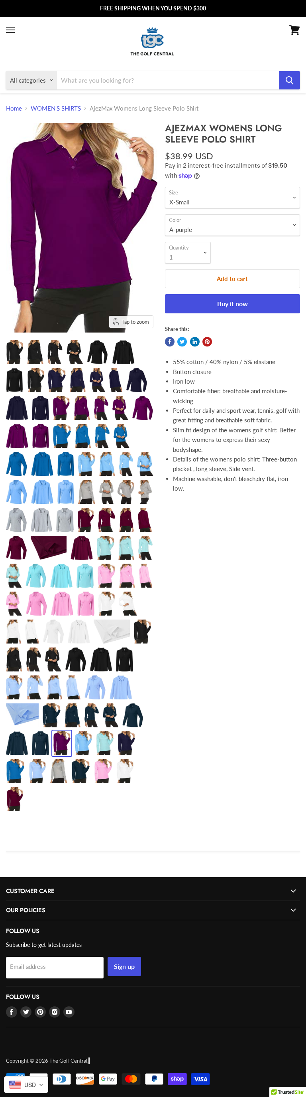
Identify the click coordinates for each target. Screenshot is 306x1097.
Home (14, 108)
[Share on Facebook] (170, 342)
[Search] (289, 80)
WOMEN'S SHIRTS (56, 108)
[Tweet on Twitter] (182, 342)
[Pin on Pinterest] (207, 342)
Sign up (124, 966)
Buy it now (232, 303)
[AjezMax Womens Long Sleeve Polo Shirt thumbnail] (14, 352)
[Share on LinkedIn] (195, 342)
